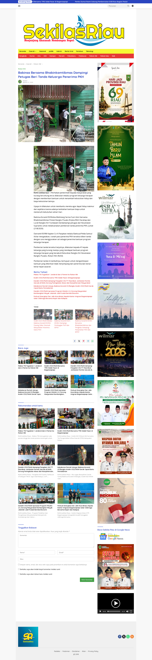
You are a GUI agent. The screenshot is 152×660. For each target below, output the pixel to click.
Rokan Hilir (93, 56)
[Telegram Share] (88, 341)
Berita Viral (69, 51)
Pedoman (66, 651)
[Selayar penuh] (131, 611)
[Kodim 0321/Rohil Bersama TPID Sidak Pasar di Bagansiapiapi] (56, 357)
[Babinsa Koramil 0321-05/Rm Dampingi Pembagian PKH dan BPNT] (63, 314)
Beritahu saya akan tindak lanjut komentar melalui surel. (40, 569)
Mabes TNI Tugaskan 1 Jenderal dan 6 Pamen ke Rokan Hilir (56, 275)
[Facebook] (120, 637)
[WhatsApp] (128, 637)
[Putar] (100, 611)
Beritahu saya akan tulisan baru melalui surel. (36, 574)
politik (51, 51)
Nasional (42, 51)
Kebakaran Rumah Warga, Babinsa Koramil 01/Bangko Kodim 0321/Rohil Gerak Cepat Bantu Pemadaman (63, 287)
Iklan (84, 651)
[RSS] (132, 637)
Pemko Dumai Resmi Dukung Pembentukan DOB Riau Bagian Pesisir (61, 2)
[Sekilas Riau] (73, 30)
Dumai (32, 56)
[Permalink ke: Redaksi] (20, 81)
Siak (113, 56)
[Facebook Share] (74, 341)
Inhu (39, 56)
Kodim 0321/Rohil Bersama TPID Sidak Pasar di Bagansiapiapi (57, 278)
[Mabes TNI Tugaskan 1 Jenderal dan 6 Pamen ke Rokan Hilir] (30, 357)
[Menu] (19, 6)
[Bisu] (127, 611)
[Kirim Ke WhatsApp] (92, 341)
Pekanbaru (72, 56)
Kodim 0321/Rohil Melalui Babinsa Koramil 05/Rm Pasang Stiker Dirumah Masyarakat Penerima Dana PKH (43, 325)
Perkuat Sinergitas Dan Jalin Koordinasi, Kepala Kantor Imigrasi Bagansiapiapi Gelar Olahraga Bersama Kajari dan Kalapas (63, 297)
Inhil (45, 56)
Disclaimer (76, 651)
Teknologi (89, 51)
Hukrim (59, 51)
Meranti (61, 56)
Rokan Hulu (104, 56)
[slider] (114, 611)
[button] (128, 6)
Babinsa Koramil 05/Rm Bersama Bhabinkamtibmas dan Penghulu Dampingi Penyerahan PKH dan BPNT (83, 326)
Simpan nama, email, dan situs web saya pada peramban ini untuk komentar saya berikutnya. (53, 565)
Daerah (32, 51)
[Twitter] (124, 637)
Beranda (22, 51)
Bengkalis (23, 56)
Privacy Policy (93, 651)
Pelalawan (82, 56)
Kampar (53, 56)
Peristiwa (79, 51)
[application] (115, 603)
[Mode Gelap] (133, 6)
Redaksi (25, 81)
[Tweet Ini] (79, 341)
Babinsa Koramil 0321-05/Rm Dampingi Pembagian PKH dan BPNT (62, 324)
